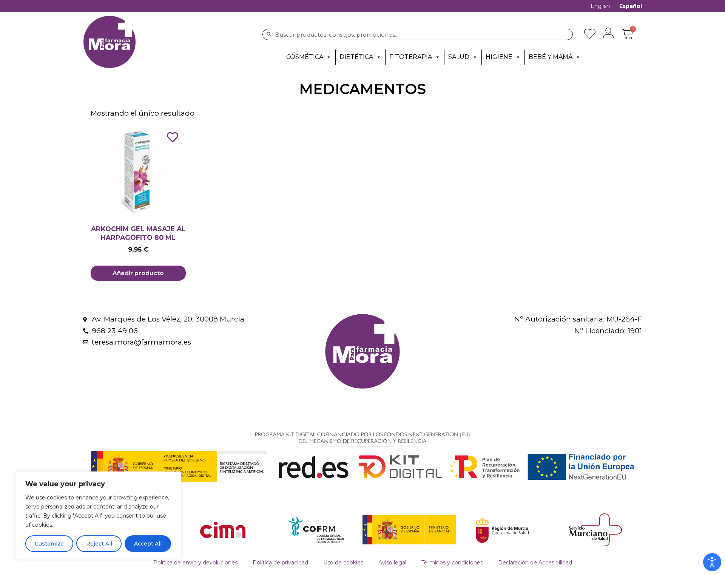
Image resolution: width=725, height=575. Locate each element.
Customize (49, 543)
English (600, 6)
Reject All (99, 543)
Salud (458, 56)
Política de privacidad (280, 562)
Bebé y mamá (550, 56)
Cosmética (304, 56)
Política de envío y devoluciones (195, 562)
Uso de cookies (343, 562)
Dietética (356, 56)
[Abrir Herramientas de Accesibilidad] (712, 562)
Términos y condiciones (452, 562)
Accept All (148, 543)
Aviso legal (392, 562)
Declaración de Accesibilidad (535, 562)
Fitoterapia (410, 56)
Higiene (499, 56)
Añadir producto (138, 273)
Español (630, 6)
